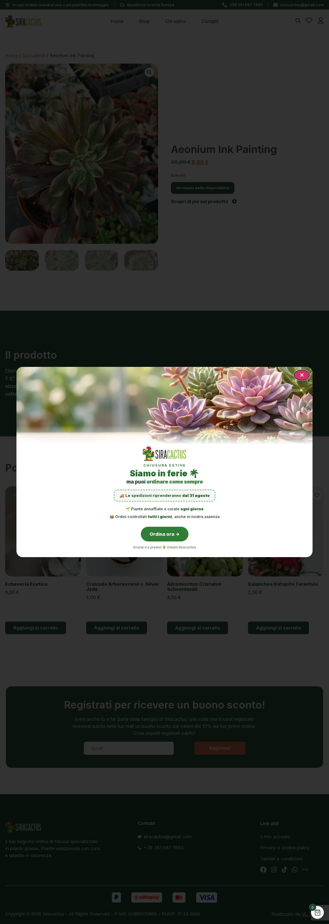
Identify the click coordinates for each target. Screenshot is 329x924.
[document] (164, 462)
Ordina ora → (165, 534)
